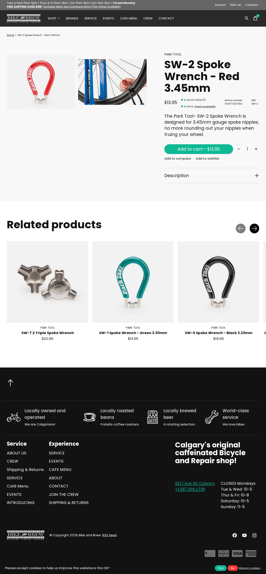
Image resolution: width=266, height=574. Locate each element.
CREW (147, 18)
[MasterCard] (223, 555)
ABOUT (55, 478)
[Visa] (237, 555)
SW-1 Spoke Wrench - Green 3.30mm (133, 333)
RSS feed (109, 535)
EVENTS (108, 18)
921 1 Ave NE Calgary (195, 483)
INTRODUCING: (21, 502)
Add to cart (198, 149)
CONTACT (166, 18)
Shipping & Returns (25, 469)
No (233, 568)
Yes (221, 568)
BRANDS (72, 18)
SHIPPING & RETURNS (69, 502)
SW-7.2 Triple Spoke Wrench (47, 333)
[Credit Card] (210, 555)
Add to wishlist (207, 158)
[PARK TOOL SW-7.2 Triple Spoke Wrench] (47, 282)
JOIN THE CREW (64, 494)
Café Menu (17, 486)
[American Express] (251, 555)
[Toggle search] (247, 18)
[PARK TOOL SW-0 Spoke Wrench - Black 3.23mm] (218, 282)
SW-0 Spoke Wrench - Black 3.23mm (218, 333)
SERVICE (90, 18)
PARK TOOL (172, 54)
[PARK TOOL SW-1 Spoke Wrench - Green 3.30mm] (133, 282)
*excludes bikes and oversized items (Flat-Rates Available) (64, 7)
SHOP (52, 18)
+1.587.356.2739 (190, 489)
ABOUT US (16, 453)
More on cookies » (250, 568)
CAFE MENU (128, 18)
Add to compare (177, 158)
